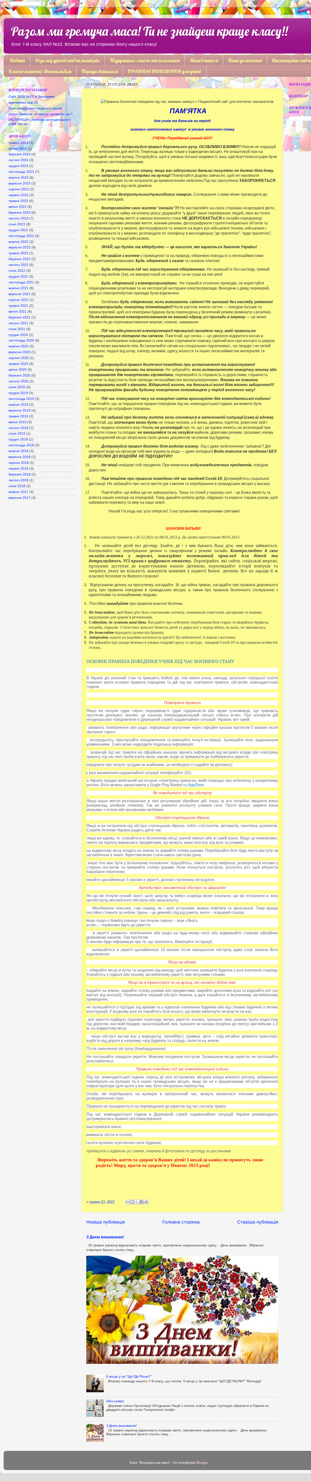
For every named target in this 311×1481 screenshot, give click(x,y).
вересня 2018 (19, 457)
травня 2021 (18, 306)
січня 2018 (17, 486)
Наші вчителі (204, 60)
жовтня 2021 (18, 288)
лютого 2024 (18, 160)
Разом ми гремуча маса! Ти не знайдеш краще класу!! (149, 31)
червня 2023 (18, 195)
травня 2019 (18, 416)
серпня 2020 (19, 358)
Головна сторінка (181, 1222)
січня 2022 (17, 271)
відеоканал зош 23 (23, 102)
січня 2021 (17, 329)
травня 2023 (18, 201)
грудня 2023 (18, 166)
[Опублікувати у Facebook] (141, 1201)
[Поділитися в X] (137, 1201)
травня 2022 (18, 253)
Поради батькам (99, 71)
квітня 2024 (17, 148)
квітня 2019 (17, 422)
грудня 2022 (18, 230)
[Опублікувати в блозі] (132, 1201)
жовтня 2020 (18, 346)
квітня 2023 (17, 207)
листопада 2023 (21, 172)
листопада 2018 (21, 445)
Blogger (202, 1462)
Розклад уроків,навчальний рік (67, 60)
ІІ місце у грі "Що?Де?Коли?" (129, 1376)
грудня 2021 (18, 276)
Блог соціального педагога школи (35, 108)
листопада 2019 (21, 399)
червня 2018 (18, 468)
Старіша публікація (257, 1222)
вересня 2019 (19, 410)
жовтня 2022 (18, 242)
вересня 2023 (19, 183)
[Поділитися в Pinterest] (146, 1201)
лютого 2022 (18, 265)
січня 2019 (17, 433)
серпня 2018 (19, 463)
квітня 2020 (17, 369)
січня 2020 (17, 387)
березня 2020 (19, 375)
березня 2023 (19, 212)
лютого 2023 (18, 218)
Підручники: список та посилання (145, 60)
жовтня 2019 (18, 404)
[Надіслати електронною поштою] (127, 1201)
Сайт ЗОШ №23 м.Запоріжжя (32, 96)
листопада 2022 (21, 236)
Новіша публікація (105, 1222)
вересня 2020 (19, 352)
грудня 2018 (18, 439)
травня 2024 (18, 143)
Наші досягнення (245, 60)
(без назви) (115, 1401)
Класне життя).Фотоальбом (40, 71)
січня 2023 (17, 224)
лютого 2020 (18, 381)
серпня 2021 (19, 300)
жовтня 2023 (18, 177)
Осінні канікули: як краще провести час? (41, 114)
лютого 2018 (18, 480)
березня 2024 (19, 154)
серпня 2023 (19, 189)
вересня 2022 (19, 247)
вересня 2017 (19, 498)
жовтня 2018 (18, 451)
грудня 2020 (18, 335)
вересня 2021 (19, 294)
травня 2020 (18, 364)
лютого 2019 (18, 428)
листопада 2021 (21, 282)
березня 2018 (19, 474)
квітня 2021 (17, 311)
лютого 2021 (18, 323)
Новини (17, 60)
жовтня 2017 (18, 492)
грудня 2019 (18, 393)
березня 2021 (19, 317)
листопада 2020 (21, 340)
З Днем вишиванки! (105, 1237)
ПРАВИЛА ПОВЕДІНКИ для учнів (164, 71)
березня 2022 (19, 259)
